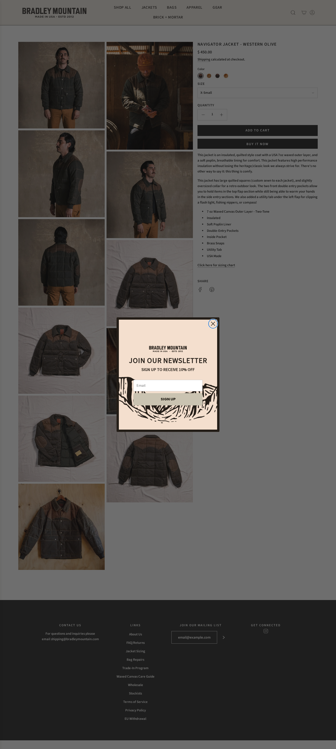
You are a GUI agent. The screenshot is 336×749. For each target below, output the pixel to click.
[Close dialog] (213, 323)
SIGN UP (168, 399)
